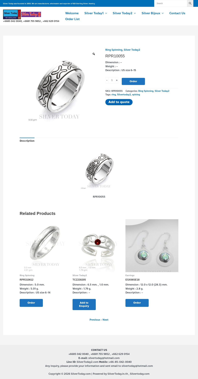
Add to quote (118, 102)
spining (136, 94)
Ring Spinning (113, 50)
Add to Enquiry (84, 304)
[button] (105, 13)
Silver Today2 (132, 50)
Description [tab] (27, 141)
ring (114, 94)
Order (133, 81)
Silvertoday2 (124, 94)
